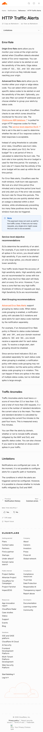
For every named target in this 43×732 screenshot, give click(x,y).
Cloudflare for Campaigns (8, 582)
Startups (5, 555)
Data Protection (30, 583)
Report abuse (29, 593)
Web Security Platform (7, 666)
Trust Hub (27, 580)
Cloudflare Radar (9, 609)
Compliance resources (28, 575)
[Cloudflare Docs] (4, 3)
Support (5, 619)
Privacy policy (14, 720)
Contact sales (8, 545)
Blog (4, 626)
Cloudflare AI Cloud (10, 641)
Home (4, 10)
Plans (4, 541)
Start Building (7, 674)
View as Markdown (31, 24)
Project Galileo (8, 574)
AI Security (6, 645)
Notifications (12, 10)
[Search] (29, 3)
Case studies (7, 612)
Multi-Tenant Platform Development (7, 659)
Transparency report (32, 590)
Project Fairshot (9, 587)
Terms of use (19, 722)
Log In (4, 678)
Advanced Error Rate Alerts (14, 305)
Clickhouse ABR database (15, 120)
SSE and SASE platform (8, 637)
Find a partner (8, 552)
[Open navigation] (39, 3)
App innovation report (8, 604)
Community (28, 610)
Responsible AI (29, 587)
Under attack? (8, 558)
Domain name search (8, 563)
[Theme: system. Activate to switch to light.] (34, 3)
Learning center (30, 607)
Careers (26, 545)
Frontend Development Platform (7, 650)
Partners (5, 548)
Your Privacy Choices (22, 727)
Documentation (29, 603)
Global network (29, 558)
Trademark (30, 722)
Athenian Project (9, 577)
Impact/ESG (7, 590)
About (25, 541)
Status (4, 616)
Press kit (27, 555)
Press (25, 552)
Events (5, 623)
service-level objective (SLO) (26, 127)
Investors (27, 548)
